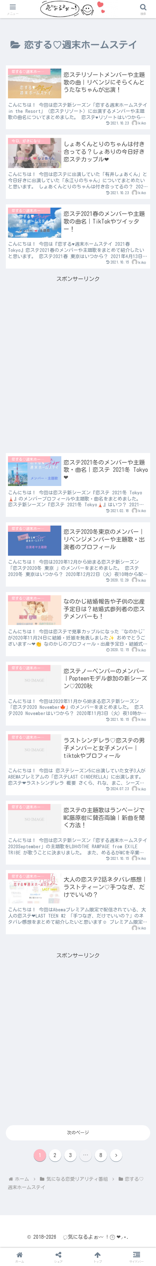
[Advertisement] (78, 362)
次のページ (78, 1132)
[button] (141, 952)
